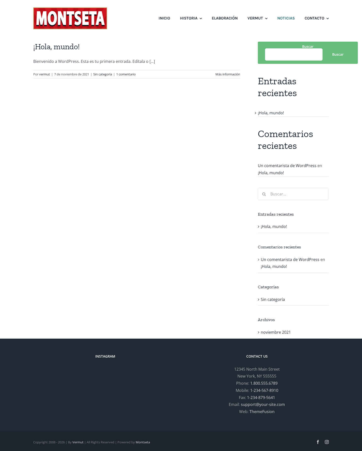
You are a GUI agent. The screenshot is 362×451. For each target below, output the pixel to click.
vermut (44, 74)
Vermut (77, 442)
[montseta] (70, 9)
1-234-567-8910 (264, 390)
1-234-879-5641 (261, 397)
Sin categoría (102, 74)
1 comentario (126, 74)
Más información (227, 74)
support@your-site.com (263, 404)
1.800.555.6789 (264, 383)
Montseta (143, 442)
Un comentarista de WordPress (287, 165)
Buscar (307, 46)
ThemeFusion (262, 411)
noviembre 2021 (276, 332)
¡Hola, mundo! (56, 46)
